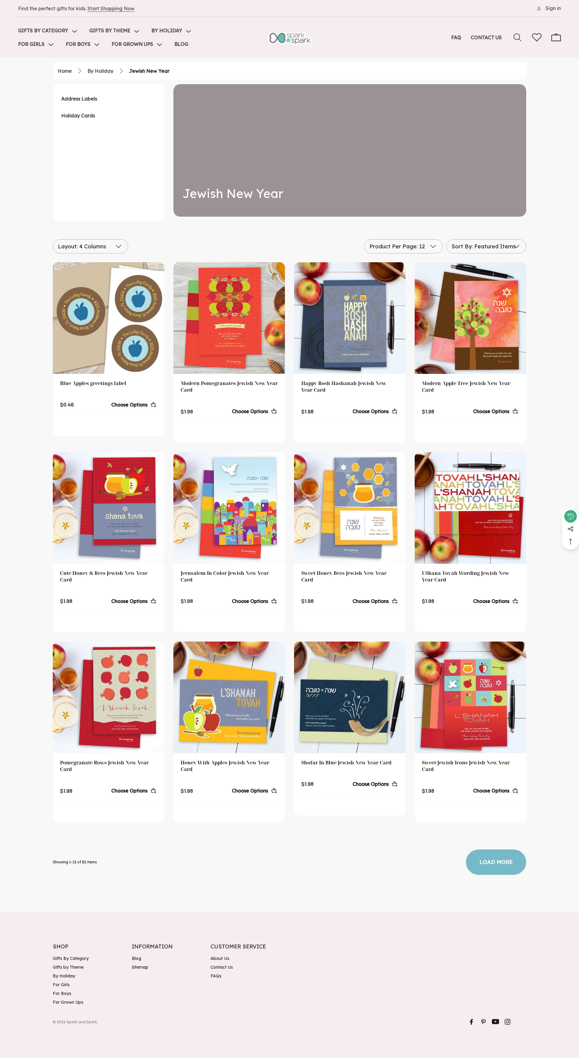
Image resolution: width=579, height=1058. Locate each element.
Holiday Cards (78, 116)
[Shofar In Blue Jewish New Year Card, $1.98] (350, 697)
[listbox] (486, 246)
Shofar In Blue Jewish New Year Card (346, 762)
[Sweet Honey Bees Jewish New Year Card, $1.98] (350, 508)
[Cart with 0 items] (556, 37)
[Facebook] (471, 1021)
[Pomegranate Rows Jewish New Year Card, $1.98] (108, 697)
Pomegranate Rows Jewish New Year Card (104, 766)
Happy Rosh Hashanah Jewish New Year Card (343, 386)
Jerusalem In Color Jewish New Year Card (225, 576)
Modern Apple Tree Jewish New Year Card (466, 386)
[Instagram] (507, 1021)
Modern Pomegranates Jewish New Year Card (229, 386)
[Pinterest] (483, 1021)
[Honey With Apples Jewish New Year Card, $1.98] (229, 697)
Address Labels (79, 99)
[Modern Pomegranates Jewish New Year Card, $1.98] (229, 318)
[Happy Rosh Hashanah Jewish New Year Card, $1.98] (350, 318)
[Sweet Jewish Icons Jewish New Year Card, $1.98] (470, 697)
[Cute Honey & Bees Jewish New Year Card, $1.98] (108, 508)
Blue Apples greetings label (93, 383)
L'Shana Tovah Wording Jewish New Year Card (465, 576)
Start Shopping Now (110, 8)
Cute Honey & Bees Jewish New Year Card (103, 576)
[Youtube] (495, 1021)
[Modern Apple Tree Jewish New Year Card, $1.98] (470, 318)
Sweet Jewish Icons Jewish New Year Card (466, 766)
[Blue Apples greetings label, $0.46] (108, 318)
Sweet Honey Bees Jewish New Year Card (344, 576)
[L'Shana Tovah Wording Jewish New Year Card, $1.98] (470, 508)
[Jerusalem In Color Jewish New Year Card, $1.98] (229, 508)
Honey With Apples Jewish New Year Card (225, 766)
